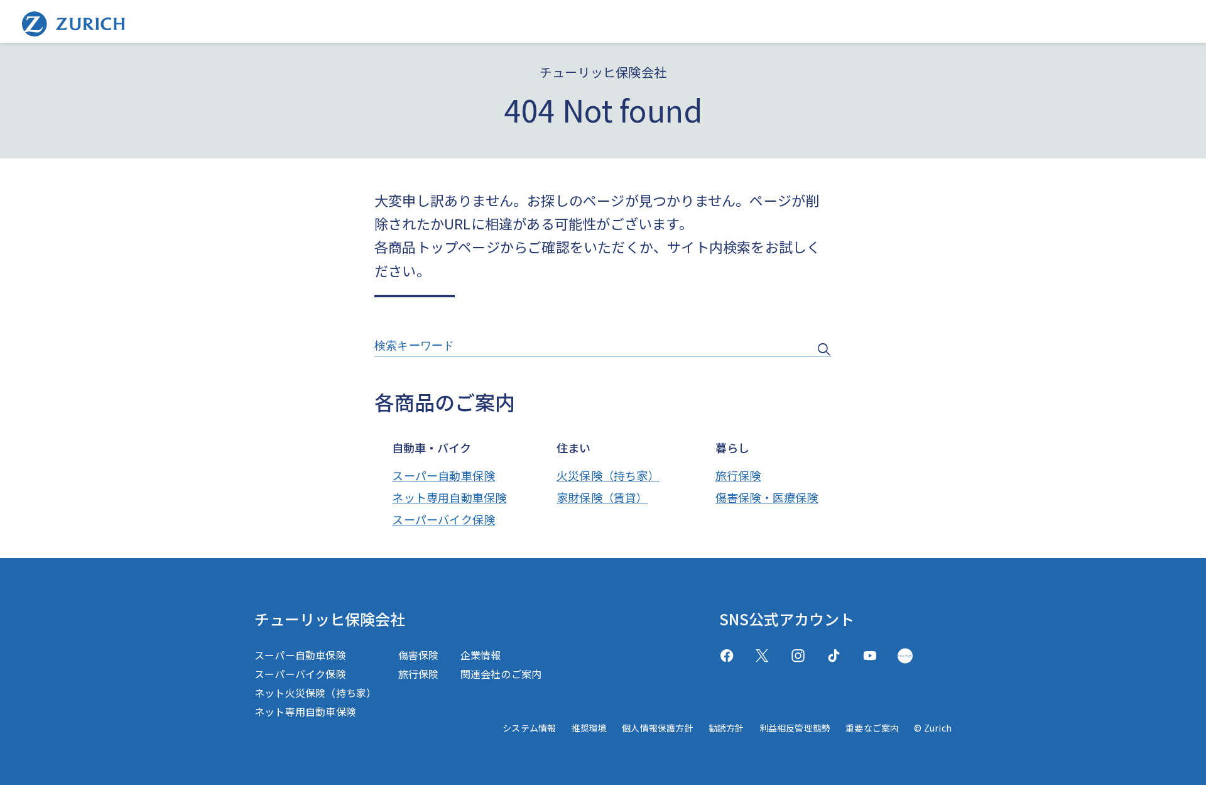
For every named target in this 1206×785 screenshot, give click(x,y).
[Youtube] (869, 656)
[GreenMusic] (905, 656)
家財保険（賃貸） (602, 497)
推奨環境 (589, 728)
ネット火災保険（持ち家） (315, 692)
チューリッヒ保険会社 (329, 619)
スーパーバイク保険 (443, 519)
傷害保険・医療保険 (766, 497)
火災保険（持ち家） (608, 475)
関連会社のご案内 (501, 673)
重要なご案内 (872, 728)
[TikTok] (834, 656)
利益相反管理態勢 (795, 728)
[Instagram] (798, 656)
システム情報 (529, 728)
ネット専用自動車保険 (449, 497)
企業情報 (480, 654)
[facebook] (726, 656)
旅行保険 (738, 475)
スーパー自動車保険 (443, 475)
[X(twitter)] (762, 656)
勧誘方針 (726, 728)
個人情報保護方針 (657, 728)
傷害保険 (418, 654)
